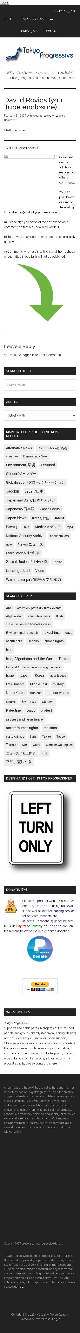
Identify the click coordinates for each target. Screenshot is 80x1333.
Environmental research (22, 633)
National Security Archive (25, 536)
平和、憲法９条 (19, 762)
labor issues (58, 675)
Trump (11, 745)
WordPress (43, 1319)
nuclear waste (58, 693)
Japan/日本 (34, 491)
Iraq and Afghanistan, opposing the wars (33, 667)
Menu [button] (5, 2)
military (58, 684)
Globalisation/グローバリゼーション (35, 482)
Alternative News (19, 448)
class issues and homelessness (28, 624)
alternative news (39, 616)
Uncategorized (18, 570)
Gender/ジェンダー (21, 474)
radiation (50, 728)
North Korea (15, 693)
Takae (46, 736)
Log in (56, 1319)
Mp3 (70, 527)
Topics (57, 562)
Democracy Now (35, 456)
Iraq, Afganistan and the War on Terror (37, 659)
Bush (59, 616)
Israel (10, 675)
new (9, 544)
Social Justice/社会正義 (27, 561)
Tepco (61, 736)
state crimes (15, 736)
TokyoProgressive (40, 54)
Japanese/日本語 (20, 509)
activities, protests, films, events (39, 608)
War (24, 745)
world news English (59, 745)
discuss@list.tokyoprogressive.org (36, 212)
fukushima (51, 633)
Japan (24, 675)
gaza (68, 633)
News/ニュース (30, 544)
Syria (33, 736)
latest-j (11, 527)
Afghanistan (14, 616)
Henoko (33, 641)
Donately (36, 926)
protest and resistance (24, 719)
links (26, 527)
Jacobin (12, 491)
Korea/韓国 (41, 518)
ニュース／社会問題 (21, 753)
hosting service (64, 911)
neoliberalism (59, 536)
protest (46, 710)
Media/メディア (48, 527)
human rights (54, 641)
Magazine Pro (45, 1314)
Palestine (13, 710)
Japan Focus (50, 509)
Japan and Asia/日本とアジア (30, 500)
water (36, 745)
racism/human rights (22, 728)
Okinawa (29, 701)
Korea (39, 675)
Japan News (16, 518)
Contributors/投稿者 (52, 448)
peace (30, 710)
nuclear (35, 693)
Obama (11, 702)
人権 (44, 753)
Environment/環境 (20, 465)
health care (14, 641)
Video (22, 130)
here (54, 1063)
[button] (51, 19)
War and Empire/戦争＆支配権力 (33, 579)
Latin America (15, 684)
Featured (48, 465)
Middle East (38, 684)
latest (59, 518)
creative (12, 456)
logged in (28, 355)
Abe (9, 608)
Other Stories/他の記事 (23, 553)
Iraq (9, 650)
